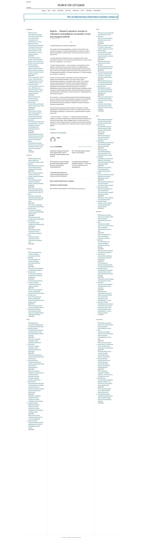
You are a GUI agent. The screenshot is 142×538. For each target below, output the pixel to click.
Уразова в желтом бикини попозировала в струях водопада (105, 39)
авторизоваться (80, 188)
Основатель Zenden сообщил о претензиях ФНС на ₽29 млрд (36, 224)
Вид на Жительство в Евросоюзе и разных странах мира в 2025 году (89, 16)
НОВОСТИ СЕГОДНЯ (71, 5)
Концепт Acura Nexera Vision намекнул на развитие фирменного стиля (106, 176)
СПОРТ (82, 10)
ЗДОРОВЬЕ (60, 10)
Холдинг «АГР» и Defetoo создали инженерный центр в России (105, 204)
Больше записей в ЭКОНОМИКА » (85, 146)
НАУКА (54, 10)
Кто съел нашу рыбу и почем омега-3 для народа (81, 151)
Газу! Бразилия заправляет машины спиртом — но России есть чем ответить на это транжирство (81, 164)
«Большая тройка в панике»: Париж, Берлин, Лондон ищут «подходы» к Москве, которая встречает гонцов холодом (36, 70)
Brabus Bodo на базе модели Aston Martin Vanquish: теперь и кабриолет (105, 144)
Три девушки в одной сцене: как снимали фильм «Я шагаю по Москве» (35, 312)
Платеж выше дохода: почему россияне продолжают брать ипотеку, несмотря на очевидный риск (59, 164)
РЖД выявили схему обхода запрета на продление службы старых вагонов (36, 167)
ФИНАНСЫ (89, 10)
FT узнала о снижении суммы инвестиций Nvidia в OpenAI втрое (36, 211)
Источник (53, 129)
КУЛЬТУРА (68, 10)
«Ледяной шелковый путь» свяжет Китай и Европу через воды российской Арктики (59, 174)
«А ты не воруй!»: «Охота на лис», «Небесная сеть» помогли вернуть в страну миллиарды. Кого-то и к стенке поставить (36, 89)
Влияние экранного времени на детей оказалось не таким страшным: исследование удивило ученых (35, 408)
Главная (44, 10)
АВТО (49, 10)
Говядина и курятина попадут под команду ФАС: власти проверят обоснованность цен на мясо (59, 153)
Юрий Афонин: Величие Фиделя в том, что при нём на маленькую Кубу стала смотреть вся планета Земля (36, 146)
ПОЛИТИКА (76, 10)
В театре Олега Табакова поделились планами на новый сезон (35, 275)
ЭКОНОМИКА (96, 10)
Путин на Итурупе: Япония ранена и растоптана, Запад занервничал (36, 105)
